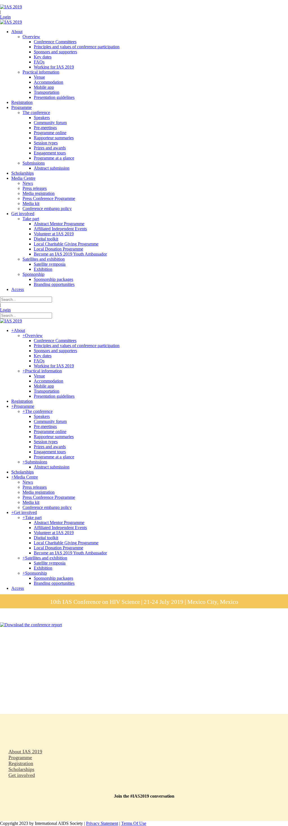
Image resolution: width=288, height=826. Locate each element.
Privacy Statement (102, 823)
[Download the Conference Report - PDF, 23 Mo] (31, 624)
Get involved (21, 775)
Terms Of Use (133, 823)
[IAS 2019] (11, 6)
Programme (20, 757)
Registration (20, 763)
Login (5, 17)
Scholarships (21, 769)
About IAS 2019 (25, 751)
